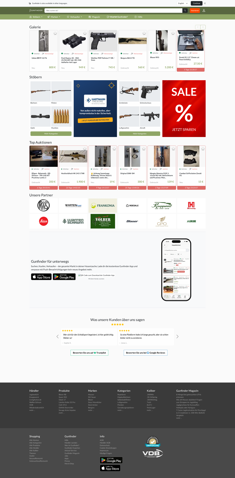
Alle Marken (34, 440)
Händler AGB (105, 443)
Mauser (91, 394)
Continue (196, 3)
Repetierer (122, 394)
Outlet (31, 456)
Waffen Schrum (35, 402)
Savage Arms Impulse (67, 410)
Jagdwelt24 (34, 394)
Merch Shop (69, 463)
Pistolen (121, 405)
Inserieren (195, 10)
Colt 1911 (63, 405)
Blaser (90, 400)
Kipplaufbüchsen (124, 397)
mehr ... (32, 410)
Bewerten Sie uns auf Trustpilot (89, 352)
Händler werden (71, 443)
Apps (67, 458)
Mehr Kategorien (51, 134)
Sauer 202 (63, 397)
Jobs (66, 456)
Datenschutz (105, 445)
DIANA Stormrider (66, 408)
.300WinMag (152, 400)
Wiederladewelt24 (36, 408)
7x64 (149, 402)
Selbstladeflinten (124, 400)
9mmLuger (151, 408)
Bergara (91, 408)
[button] (203, 10)
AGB (101, 440)
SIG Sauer (92, 397)
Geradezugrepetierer (126, 408)
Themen (32, 453)
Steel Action (93, 405)
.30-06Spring (152, 397)
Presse (67, 461)
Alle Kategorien (35, 443)
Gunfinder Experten (72, 448)
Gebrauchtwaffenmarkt (38, 461)
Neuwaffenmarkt (36, 458)
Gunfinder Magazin (72, 453)
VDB (31, 405)
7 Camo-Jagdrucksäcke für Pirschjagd (191, 410)
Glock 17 (62, 400)
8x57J (149, 405)
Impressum (104, 450)
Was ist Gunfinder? (72, 445)
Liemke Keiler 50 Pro (67, 402)
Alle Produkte (34, 445)
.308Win (150, 394)
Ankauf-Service (71, 450)
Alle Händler (34, 448)
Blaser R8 (62, 394)
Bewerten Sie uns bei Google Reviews (145, 352)
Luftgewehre (122, 402)
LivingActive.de (35, 400)
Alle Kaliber (33, 450)
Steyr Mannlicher (94, 402)
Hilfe (66, 440)
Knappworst (34, 397)
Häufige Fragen (106, 453)
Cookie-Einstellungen (108, 448)
